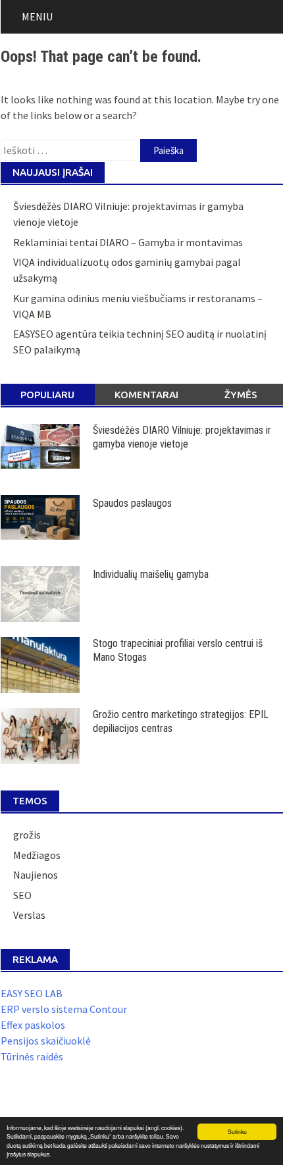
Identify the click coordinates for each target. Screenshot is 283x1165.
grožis (27, 834)
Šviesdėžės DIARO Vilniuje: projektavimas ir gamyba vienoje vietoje (182, 437)
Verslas (29, 914)
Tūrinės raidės (32, 1056)
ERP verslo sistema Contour (64, 1009)
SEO (22, 895)
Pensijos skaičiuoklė (46, 1040)
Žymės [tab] (240, 394)
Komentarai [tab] (146, 394)
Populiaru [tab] (47, 394)
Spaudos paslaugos (132, 503)
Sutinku (237, 1131)
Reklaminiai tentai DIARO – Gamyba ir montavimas (128, 242)
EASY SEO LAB (32, 993)
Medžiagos (37, 855)
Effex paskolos (33, 1024)
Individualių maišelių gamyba (151, 574)
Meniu (37, 16)
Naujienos (35, 874)
